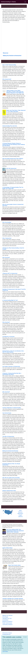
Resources (5, 53)
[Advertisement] (14, 37)
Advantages (5, 617)
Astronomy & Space (7, 632)
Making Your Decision (7, 615)
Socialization (5, 620)
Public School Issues (7, 623)
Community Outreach (7, 624)
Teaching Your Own (7, 618)
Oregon (20, 515)
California (20, 516)
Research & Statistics (7, 621)
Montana (20, 512)
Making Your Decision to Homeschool (12, 55)
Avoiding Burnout (6, 634)
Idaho (20, 510)
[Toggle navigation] (25, 2)
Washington (20, 513)
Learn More (5, 651)
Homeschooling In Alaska (8, 1)
